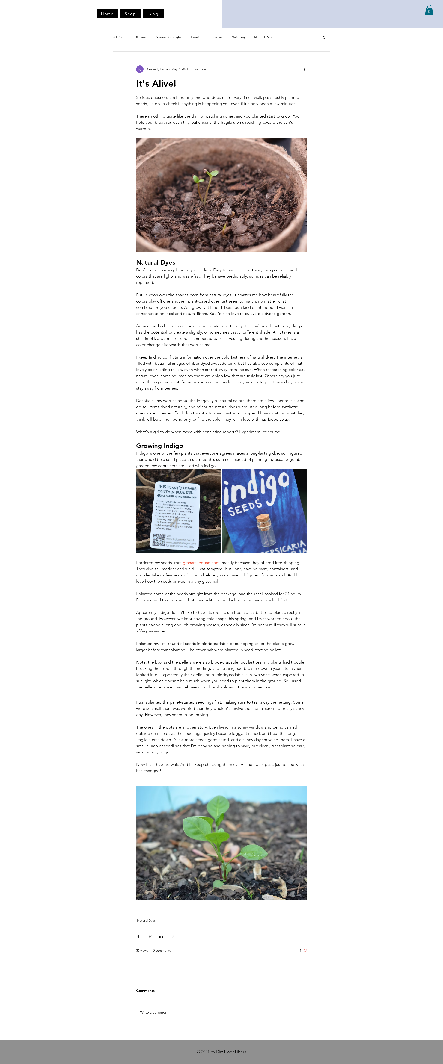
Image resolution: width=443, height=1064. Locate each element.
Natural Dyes (263, 37)
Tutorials (196, 37)
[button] (429, 10)
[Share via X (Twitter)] (149, 936)
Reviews (217, 37)
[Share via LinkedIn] (161, 936)
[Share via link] (172, 936)
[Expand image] (178, 511)
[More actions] (304, 69)
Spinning (238, 37)
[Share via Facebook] (138, 936)
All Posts (119, 37)
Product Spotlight (168, 37)
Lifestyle (140, 37)
